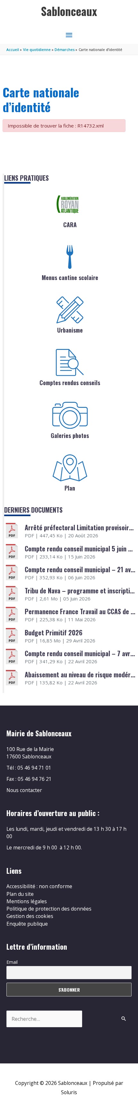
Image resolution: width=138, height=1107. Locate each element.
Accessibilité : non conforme (39, 886)
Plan (70, 488)
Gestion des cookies (29, 916)
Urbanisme (70, 330)
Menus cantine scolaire (70, 277)
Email (12, 962)
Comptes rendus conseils (69, 382)
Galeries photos (70, 435)
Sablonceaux (69, 11)
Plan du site (20, 893)
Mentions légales (26, 901)
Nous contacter (24, 790)
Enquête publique (27, 923)
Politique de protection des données (48, 908)
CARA (70, 224)
